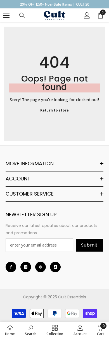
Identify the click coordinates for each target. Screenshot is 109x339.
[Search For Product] (22, 15)
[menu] (6, 15)
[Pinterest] (40, 267)
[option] (54, 4)
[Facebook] (11, 267)
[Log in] (87, 15)
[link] (30, 330)
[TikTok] (55, 267)
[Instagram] (25, 267)
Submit (89, 245)
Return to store (54, 110)
